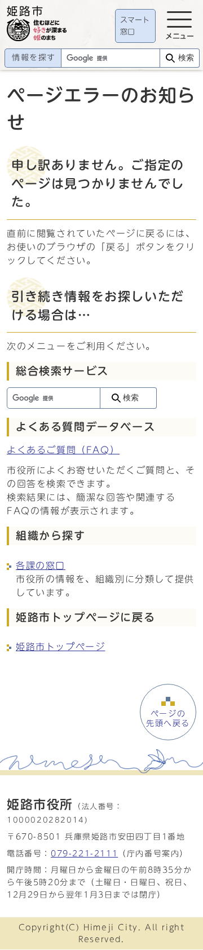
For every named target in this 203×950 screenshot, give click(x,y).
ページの (168, 718)
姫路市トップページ (60, 646)
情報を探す (34, 57)
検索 (186, 58)
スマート (134, 26)
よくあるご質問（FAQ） (63, 449)
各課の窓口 (40, 565)
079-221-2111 (84, 853)
